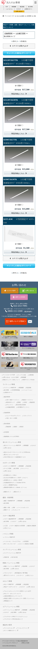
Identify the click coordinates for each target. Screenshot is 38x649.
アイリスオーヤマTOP (9, 375)
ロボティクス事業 (9, 463)
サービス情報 (7, 468)
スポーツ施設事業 (9, 515)
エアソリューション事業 (11, 606)
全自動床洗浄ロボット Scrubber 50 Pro (14, 482)
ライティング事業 (9, 384)
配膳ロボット (7, 491)
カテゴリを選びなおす (20, 46)
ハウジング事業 (8, 534)
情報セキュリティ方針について (11, 379)
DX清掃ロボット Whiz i (10, 475)
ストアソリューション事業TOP (12, 553)
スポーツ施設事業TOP (10, 519)
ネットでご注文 (22, 375)
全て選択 (18, 85)
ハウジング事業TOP (9, 537)
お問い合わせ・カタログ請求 (11, 377)
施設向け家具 (7, 625)
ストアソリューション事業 (12, 549)
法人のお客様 (13, 2)
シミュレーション (27, 390)
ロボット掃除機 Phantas (10, 485)
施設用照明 (7, 397)
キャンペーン (25, 468)
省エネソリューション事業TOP (12, 445)
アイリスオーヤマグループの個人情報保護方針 (15, 641)
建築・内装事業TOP (9, 500)
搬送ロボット (17, 491)
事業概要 (14, 6)
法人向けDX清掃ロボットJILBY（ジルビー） (16, 477)
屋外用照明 (7, 423)
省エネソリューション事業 (12, 442)
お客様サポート (28, 9)
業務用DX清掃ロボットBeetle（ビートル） (15, 487)
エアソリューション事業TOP (12, 610)
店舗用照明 (8, 33)
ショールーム (9, 9)
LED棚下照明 (20, 33)
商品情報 (28, 387)
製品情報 (22, 6)
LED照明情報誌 (15, 390)
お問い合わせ (19, 11)
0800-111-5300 (15, 311)
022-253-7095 (20, 306)
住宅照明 (6, 432)
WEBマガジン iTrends (28, 379)
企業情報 (31, 375)
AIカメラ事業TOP (9, 584)
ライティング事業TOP (10, 387)
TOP (6, 6)
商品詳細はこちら (17, 94)
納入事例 (30, 6)
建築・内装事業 (8, 497)
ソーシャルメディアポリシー (10, 643)
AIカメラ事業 (7, 581)
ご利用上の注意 (25, 643)
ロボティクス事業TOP (10, 466)
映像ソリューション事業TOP (12, 566)
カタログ (18, 9)
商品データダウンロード (10, 587)
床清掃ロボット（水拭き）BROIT (13, 480)
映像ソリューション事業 (11, 563)
